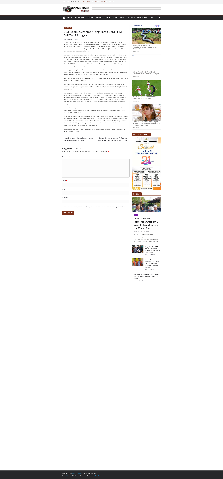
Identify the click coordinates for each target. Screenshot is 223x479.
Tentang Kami (79, 17)
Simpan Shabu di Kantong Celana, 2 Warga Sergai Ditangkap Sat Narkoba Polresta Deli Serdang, (152, 263)
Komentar (66, 157)
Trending (90, 17)
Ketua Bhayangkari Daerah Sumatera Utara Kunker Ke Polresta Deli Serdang (78, 139)
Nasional (99, 17)
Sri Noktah (75, 39)
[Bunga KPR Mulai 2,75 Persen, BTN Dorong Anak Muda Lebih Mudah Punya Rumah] (137, 251)
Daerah (107, 17)
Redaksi (69, 17)
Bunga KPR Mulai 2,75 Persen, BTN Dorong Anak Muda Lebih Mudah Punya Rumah (152, 249)
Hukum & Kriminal (119, 17)
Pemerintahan (142, 17)
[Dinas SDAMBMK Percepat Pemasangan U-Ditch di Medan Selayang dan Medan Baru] (146, 204)
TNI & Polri (131, 17)
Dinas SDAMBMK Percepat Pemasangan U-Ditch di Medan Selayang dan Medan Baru (146, 223)
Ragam (152, 17)
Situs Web (65, 197)
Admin (147, 231)
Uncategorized (67, 27)
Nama (64, 181)
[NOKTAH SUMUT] (64, 17)
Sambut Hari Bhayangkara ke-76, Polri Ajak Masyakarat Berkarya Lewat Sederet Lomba (112, 139)
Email (64, 189)
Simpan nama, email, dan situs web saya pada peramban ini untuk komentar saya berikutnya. (94, 207)
